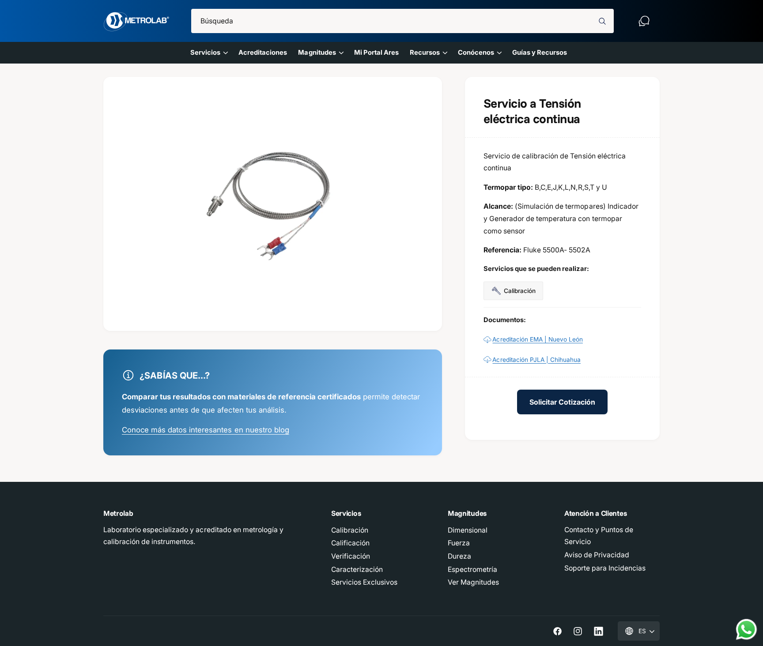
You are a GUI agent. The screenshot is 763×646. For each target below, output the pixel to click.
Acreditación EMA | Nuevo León (537, 339)
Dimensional (467, 530)
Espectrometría (472, 569)
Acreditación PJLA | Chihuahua (536, 359)
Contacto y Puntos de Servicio (598, 536)
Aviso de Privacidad (596, 555)
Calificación (350, 543)
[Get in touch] (644, 21)
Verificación (350, 556)
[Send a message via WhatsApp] (746, 629)
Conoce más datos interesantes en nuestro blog (205, 429)
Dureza (459, 556)
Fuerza (459, 543)
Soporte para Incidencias (605, 568)
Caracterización (357, 569)
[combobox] (402, 21)
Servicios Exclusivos (364, 582)
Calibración (349, 530)
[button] (209, 52)
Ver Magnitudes (473, 582)
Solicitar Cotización (562, 402)
